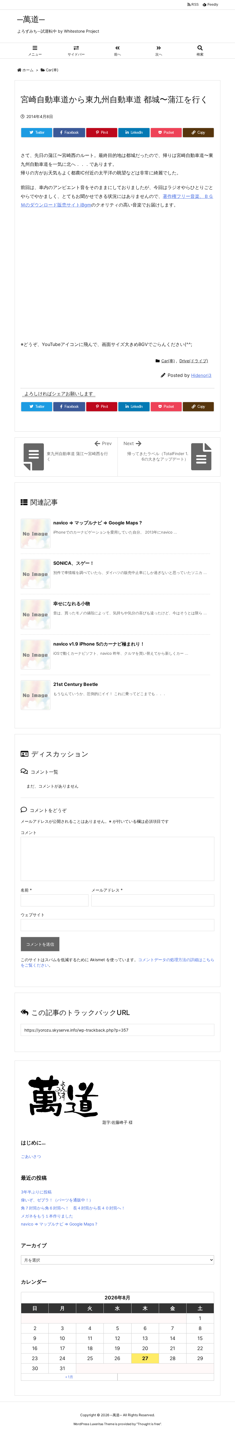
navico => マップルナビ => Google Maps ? (97, 523)
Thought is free (149, 1424)
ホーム (28, 70)
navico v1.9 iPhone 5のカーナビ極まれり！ (99, 644)
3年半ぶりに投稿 (36, 1191)
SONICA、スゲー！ (73, 563)
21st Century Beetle (75, 684)
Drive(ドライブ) (193, 360)
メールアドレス (107, 890)
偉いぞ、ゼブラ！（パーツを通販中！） (57, 1199)
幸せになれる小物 (71, 603)
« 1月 (69, 1377)
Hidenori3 (201, 375)
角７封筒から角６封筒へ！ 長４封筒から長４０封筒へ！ (73, 1207)
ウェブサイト (33, 914)
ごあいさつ (31, 1156)
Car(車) (52, 70)
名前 (26, 890)
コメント (29, 832)
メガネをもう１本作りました (47, 1215)
